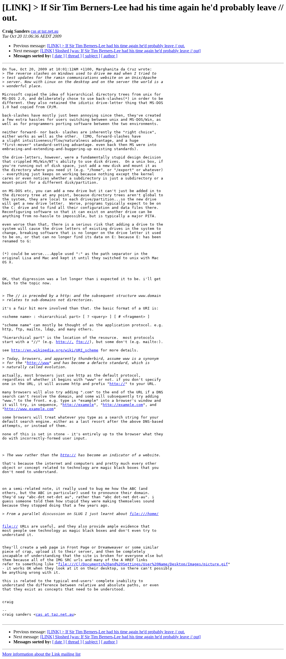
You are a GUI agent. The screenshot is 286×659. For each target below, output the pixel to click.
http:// (117, 384)
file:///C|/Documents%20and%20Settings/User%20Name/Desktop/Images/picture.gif (143, 564)
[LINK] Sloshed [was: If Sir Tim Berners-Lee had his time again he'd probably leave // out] (120, 50)
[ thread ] (74, 55)
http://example (78, 405)
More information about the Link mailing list (41, 654)
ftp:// (82, 342)
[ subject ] (91, 55)
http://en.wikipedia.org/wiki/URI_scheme (54, 350)
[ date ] (58, 55)
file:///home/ (144, 514)
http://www (38, 363)
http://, (65, 342)
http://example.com (123, 405)
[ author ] (109, 55)
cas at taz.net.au (44, 31)
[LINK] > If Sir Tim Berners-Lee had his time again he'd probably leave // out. (116, 45)
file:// (10, 526)
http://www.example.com (29, 409)
